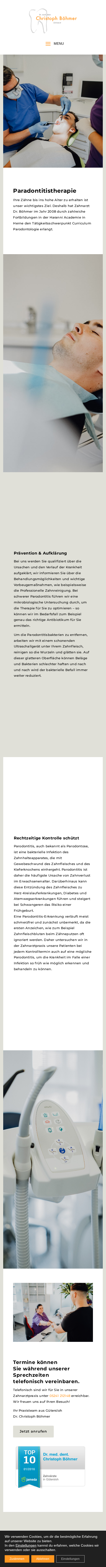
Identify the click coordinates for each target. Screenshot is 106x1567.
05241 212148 (60, 1396)
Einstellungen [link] (26, 1545)
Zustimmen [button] (17, 1559)
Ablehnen (42, 1559)
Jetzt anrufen (33, 1431)
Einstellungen (70, 1559)
